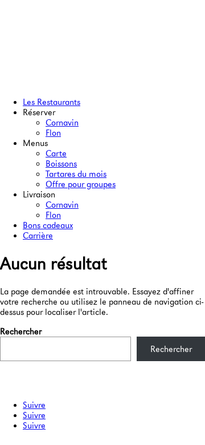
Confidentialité (27, 386)
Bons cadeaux (48, 225)
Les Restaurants (51, 102)
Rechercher (21, 331)
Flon (53, 133)
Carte (56, 153)
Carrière (38, 235)
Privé (9, 375)
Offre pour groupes (81, 184)
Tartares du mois (76, 174)
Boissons (61, 164)
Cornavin (62, 123)
